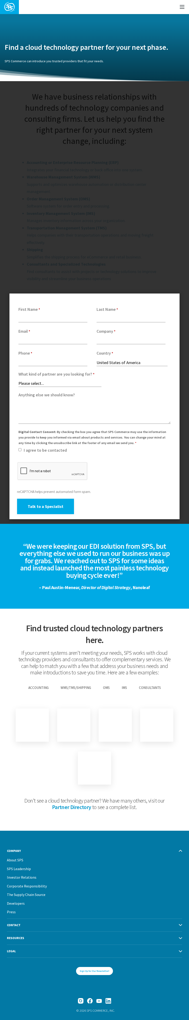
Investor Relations (21, 877)
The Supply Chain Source (26, 894)
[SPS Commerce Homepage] (9, 7)
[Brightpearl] (32, 725)
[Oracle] (115, 725)
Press (11, 912)
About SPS (15, 860)
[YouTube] (99, 1001)
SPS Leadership (19, 868)
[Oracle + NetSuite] (156, 725)
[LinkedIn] (108, 1001)
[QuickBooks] (94, 768)
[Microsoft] (73, 725)
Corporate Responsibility (27, 886)
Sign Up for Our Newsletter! (94, 971)
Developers (16, 903)
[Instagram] (80, 1001)
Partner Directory (71, 807)
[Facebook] (90, 1001)
